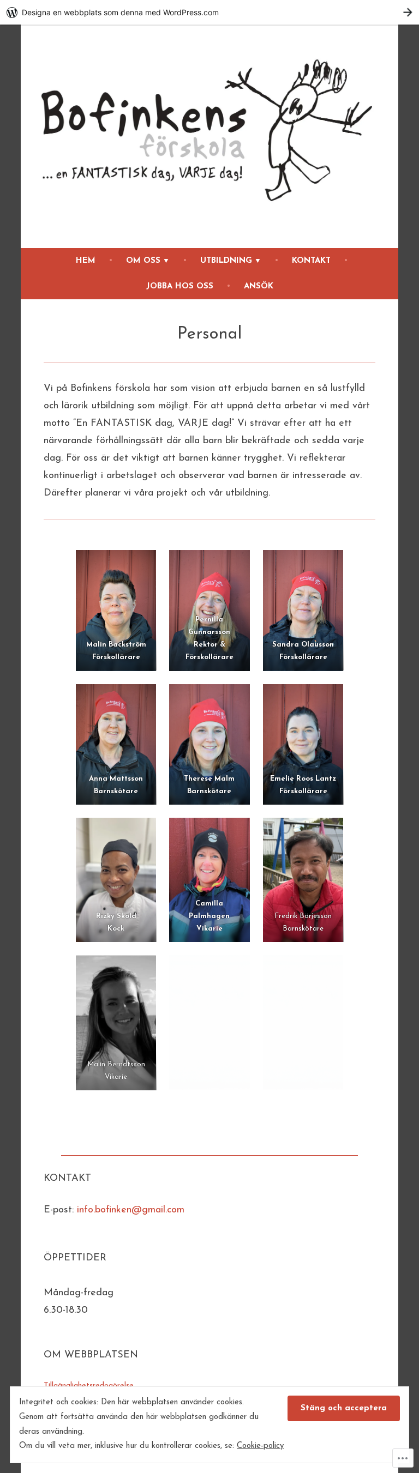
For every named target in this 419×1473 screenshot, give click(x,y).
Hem (85, 261)
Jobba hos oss (179, 286)
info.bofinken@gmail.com (130, 1210)
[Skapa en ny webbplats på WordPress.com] (209, 12)
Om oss (143, 261)
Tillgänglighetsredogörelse (89, 1385)
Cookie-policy (260, 1446)
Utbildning (226, 261)
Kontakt (311, 261)
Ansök (258, 286)
